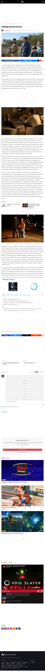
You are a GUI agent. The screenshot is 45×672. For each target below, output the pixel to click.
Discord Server (18, 663)
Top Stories (20, 331)
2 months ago (4, 534)
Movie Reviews (14, 331)
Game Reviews (5, 505)
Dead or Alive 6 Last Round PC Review (8, 507)
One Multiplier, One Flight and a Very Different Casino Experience (14, 482)
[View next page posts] (23, 211)
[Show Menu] (2, 1)
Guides (18, 667)
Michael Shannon (7, 331)
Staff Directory (13, 662)
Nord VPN (21, 666)
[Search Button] (43, 1)
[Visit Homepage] (22, 2)
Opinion (4, 479)
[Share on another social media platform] (43, 61)
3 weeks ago (4, 483)
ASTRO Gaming (3, 666)
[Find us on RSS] (14, 629)
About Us (2, 662)
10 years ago (14, 30)
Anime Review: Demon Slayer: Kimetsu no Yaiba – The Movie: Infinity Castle (34, 205)
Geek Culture (19, 30)
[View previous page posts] (21, 211)
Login (42, 371)
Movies (23, 30)
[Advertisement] (22, 13)
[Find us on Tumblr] (19, 629)
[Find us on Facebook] (2, 629)
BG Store (23, 663)
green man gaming (9, 665)
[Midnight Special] (13, 286)
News (10, 667)
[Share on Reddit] (40, 61)
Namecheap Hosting (15, 666)
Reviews (7, 667)
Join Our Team (19, 662)
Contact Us (7, 662)
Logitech (9, 666)
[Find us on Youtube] (5, 629)
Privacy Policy (25, 662)
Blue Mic (2, 667)
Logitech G (15, 665)
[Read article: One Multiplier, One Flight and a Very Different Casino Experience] (22, 470)
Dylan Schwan (7, 30)
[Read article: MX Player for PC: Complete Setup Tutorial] (4, 205)
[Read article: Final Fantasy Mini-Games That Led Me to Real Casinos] (22, 521)
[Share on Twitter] (38, 61)
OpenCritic (3, 665)
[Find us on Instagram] (11, 629)
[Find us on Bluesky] (8, 629)
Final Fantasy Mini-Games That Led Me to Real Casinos (12, 533)
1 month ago (10, 509)
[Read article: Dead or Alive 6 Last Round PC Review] (22, 495)
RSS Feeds (13, 663)
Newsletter (8, 663)
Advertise (3, 663)
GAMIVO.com (21, 665)
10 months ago (10, 206)
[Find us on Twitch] (16, 629)
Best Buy (26, 666)
